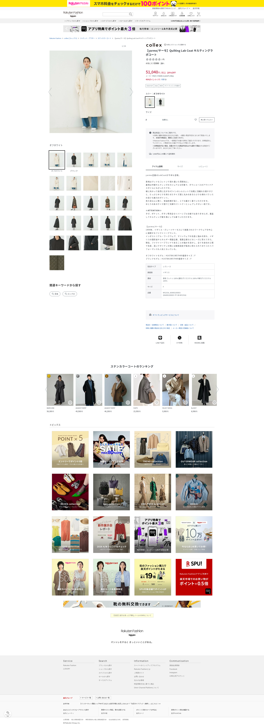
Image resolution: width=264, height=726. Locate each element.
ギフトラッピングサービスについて (166, 315)
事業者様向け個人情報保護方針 (96, 720)
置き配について (172, 325)
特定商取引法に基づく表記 (144, 684)
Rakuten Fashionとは (142, 669)
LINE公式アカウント (177, 676)
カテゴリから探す (105, 673)
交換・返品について (187, 325)
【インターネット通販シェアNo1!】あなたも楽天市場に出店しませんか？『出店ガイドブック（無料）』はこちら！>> (120, 704)
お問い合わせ (139, 676)
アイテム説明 (157, 166)
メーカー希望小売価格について (183, 328)
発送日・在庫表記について (155, 325)
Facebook (173, 669)
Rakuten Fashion (55, 38)
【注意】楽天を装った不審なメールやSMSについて (132, 615)
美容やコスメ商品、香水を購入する (113, 710)
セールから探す (104, 676)
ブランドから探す (105, 665)
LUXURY (66, 669)
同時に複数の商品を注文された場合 (158, 328)
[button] (91, 92)
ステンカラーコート (104, 38)
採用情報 (126, 720)
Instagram (173, 672)
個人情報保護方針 (77, 720)
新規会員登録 (174, 665)
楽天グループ (183, 8)
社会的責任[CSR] (114, 720)
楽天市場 (196, 8)
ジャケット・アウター (87, 38)
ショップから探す (105, 669)
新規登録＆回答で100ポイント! (164, 8)
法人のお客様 (139, 680)
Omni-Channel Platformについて (146, 688)
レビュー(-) (203, 166)
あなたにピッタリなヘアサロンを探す (76, 710)
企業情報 (66, 720)
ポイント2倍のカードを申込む (146, 710)
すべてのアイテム (105, 680)
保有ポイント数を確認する (180, 710)
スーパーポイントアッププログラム (147, 665)
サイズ (180, 166)
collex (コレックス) (70, 38)
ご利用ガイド (139, 673)
